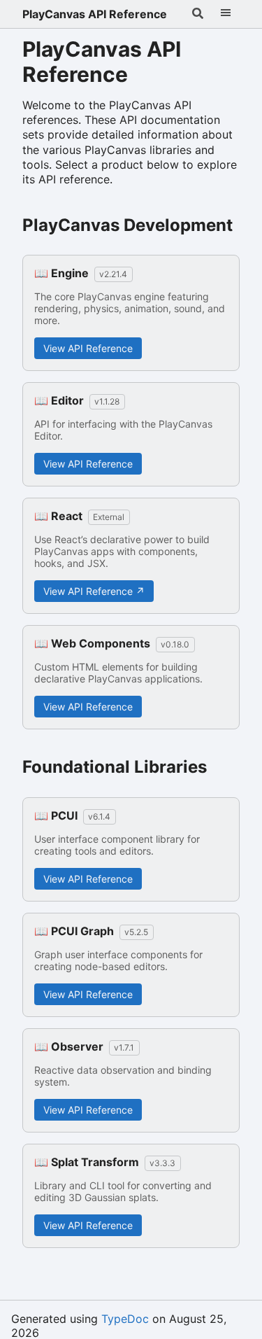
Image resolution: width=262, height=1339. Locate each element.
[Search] (198, 14)
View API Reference (88, 348)
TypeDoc (125, 1319)
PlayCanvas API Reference (94, 14)
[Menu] (226, 14)
